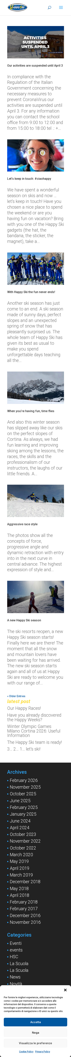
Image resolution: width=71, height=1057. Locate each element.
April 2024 (19, 827)
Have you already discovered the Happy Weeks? (34, 717)
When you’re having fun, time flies (30, 411)
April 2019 (19, 868)
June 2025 (20, 800)
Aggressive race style (22, 524)
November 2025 (25, 787)
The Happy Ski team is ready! (34, 742)
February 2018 (24, 902)
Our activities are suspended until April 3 (35, 65)
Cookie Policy (26, 1051)
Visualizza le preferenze (35, 1043)
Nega (35, 1032)
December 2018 (25, 881)
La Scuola (19, 963)
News (15, 977)
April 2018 (19, 895)
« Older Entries (16, 696)
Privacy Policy (42, 1051)
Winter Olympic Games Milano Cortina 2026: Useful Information (33, 731)
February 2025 (24, 807)
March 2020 (21, 854)
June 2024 (20, 821)
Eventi (16, 943)
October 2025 (23, 793)
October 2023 (23, 834)
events (16, 950)
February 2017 (24, 908)
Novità (16, 984)
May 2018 (19, 888)
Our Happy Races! (24, 708)
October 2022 (23, 848)
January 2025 (23, 814)
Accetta (35, 1022)
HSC (14, 956)
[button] (65, 990)
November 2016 (25, 922)
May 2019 (19, 861)
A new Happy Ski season (24, 620)
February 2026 (24, 780)
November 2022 (25, 841)
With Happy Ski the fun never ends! (31, 292)
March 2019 (21, 875)
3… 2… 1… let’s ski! (24, 749)
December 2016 (25, 915)
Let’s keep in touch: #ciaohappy (29, 179)
